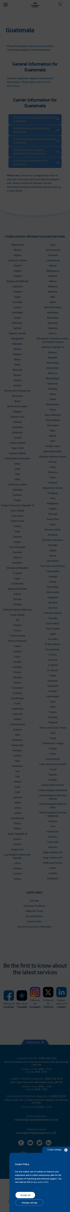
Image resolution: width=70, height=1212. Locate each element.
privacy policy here (39, 1182)
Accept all (25, 1195)
